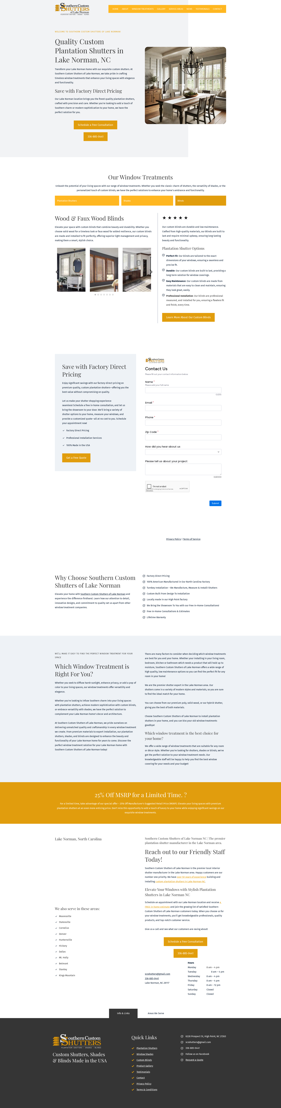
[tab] (87, 201)
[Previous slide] (57, 272)
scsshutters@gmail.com (198, 1042)
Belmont (63, 963)
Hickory (63, 945)
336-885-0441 (193, 1048)
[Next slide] (151, 272)
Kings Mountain (67, 975)
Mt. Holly (63, 957)
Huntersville (65, 939)
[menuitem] (115, 9)
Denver (62, 934)
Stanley (63, 969)
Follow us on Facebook (197, 1054)
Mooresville (65, 916)
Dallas (62, 951)
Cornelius (64, 928)
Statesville (64, 922)
